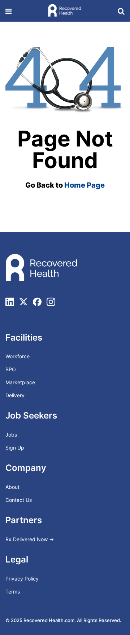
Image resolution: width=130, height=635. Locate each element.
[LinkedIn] (9, 301)
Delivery (15, 395)
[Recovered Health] (64, 11)
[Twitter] (23, 301)
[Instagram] (51, 301)
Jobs (11, 435)
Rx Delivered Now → (30, 539)
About (12, 487)
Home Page (84, 185)
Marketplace (20, 382)
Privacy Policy (22, 578)
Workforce (17, 356)
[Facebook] (37, 301)
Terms (12, 591)
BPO (10, 369)
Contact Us (18, 500)
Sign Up (14, 447)
